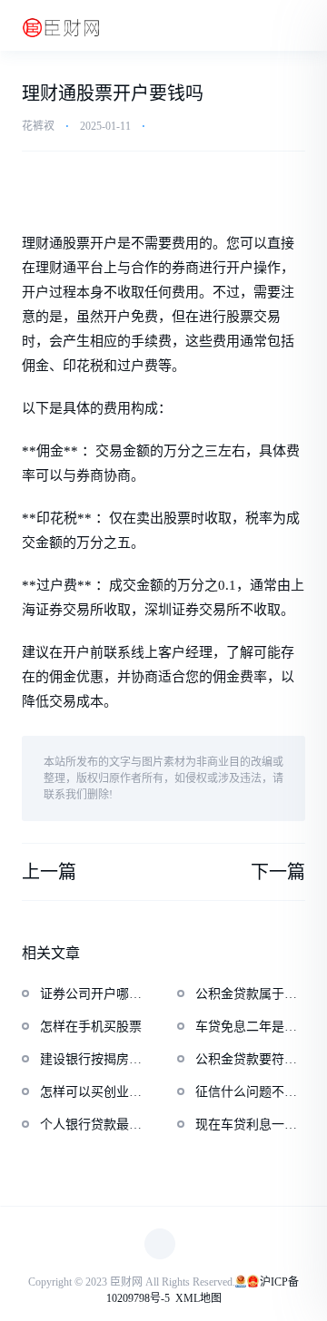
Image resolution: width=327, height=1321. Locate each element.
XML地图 (198, 1298)
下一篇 (278, 872)
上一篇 (49, 872)
